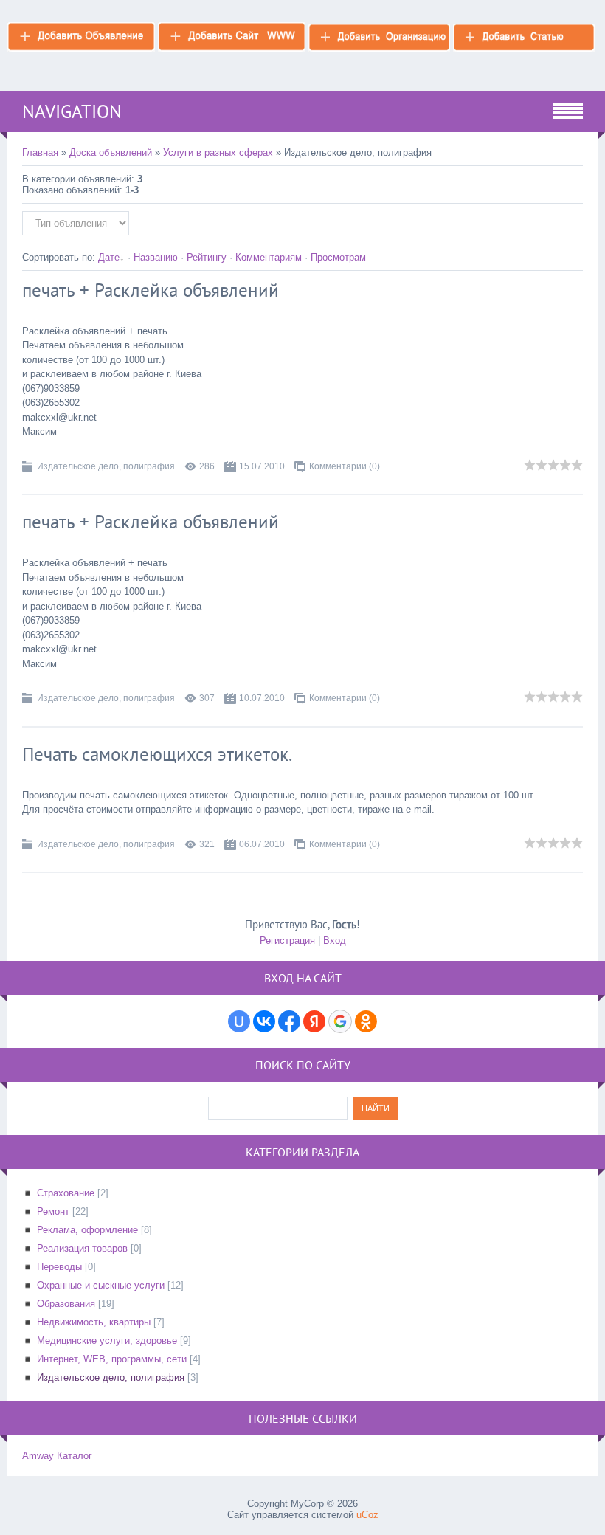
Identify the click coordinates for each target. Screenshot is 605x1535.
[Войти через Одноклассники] (366, 1021)
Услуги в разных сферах (218, 152)
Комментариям (268, 257)
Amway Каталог (57, 1455)
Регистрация (287, 940)
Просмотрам (338, 257)
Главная (40, 152)
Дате (109, 257)
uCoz (367, 1514)
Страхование (65, 1192)
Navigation (72, 111)
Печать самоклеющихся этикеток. (157, 754)
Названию (156, 257)
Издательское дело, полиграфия (106, 466)
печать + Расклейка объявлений (150, 290)
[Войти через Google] (340, 1021)
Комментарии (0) (344, 466)
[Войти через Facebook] (289, 1021)
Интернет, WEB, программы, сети (112, 1359)
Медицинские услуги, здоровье (107, 1340)
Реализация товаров (82, 1248)
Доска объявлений (110, 152)
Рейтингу (207, 257)
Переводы (59, 1266)
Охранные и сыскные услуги (101, 1285)
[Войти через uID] (239, 1021)
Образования (66, 1303)
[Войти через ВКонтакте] (264, 1021)
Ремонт (53, 1211)
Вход (334, 940)
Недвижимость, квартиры (94, 1322)
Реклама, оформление (87, 1229)
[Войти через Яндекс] (314, 1021)
